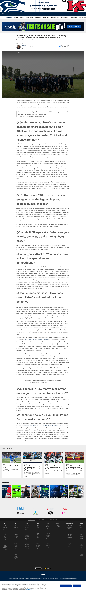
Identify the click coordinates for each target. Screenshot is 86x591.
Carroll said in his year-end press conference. (37, 339)
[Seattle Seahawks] (43, 574)
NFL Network (27, 546)
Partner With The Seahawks (5, 550)
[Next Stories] (82, 491)
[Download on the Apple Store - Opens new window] (38, 568)
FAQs (69, 546)
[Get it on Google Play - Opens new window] (47, 569)
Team (5, 523)
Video (27, 523)
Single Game (81, 525)
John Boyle (24, 45)
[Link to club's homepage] (3, 13)
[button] (43, 74)
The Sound (27, 527)
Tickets (81, 523)
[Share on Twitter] (62, 46)
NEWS (16, 523)
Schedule (58, 523)
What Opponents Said (16, 557)
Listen (48, 523)
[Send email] (65, 46)
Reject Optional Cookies (66, 585)
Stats (5, 534)
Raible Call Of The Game (27, 539)
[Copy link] (68, 46)
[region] (43, 586)
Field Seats (81, 538)
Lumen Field (69, 525)
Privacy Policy (29, 589)
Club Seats (81, 536)
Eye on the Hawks (38, 526)
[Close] (83, 585)
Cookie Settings (54, 585)
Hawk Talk (48, 545)
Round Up (16, 527)
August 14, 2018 (43, 116)
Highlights (27, 525)
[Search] (68, 14)
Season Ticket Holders (81, 548)
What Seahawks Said (16, 553)
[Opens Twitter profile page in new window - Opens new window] (22, 48)
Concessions (69, 537)
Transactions (5, 539)
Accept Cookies (77, 585)
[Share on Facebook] (60, 46)
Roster (5, 525)
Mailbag (16, 539)
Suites (81, 534)
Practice (37, 543)
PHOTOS (37, 523)
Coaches (5, 529)
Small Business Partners (5, 546)
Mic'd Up (26, 533)
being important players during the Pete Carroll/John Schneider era (43, 425)
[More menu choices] (49, 13)
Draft (16, 525)
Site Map (16, 560)
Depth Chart (5, 527)
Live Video (27, 548)
